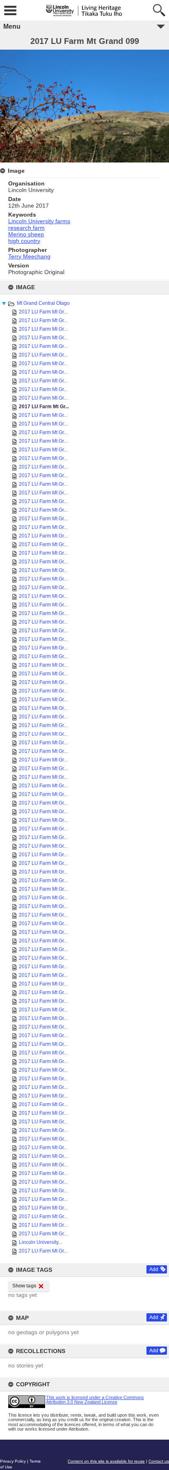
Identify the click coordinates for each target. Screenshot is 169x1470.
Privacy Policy (13, 1461)
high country (24, 241)
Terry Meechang (29, 256)
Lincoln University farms (39, 221)
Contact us (158, 1461)
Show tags (24, 1286)
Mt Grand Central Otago (43, 303)
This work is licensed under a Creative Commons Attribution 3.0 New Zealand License (95, 1399)
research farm (26, 227)
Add (153, 1269)
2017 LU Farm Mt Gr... (43, 312)
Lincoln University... (40, 1242)
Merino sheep (26, 234)
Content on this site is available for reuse (106, 1461)
